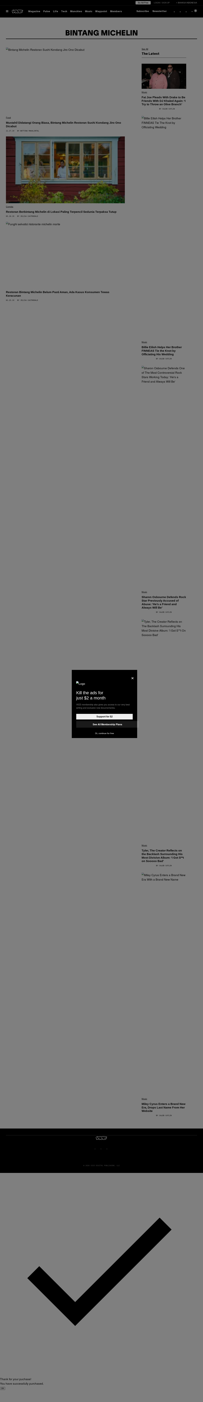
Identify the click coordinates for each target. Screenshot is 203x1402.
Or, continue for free (104, 733)
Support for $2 (104, 716)
